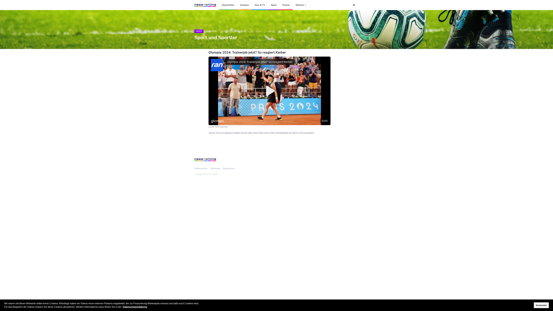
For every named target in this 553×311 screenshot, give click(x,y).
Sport (274, 5)
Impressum (229, 168)
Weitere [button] (300, 5)
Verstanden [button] (541, 305)
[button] (122, 307)
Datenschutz (201, 168)
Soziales (244, 5)
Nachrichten (228, 5)
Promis (286, 5)
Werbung (215, 168)
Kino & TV (260, 5)
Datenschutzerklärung (135, 307)
